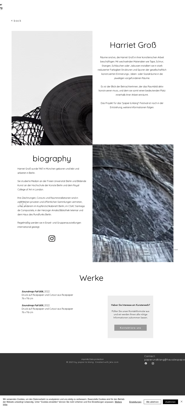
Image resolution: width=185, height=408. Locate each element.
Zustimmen (170, 401)
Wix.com (114, 362)
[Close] (181, 402)
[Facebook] (145, 363)
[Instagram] (152, 363)
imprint (84, 359)
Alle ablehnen (152, 401)
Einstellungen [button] (135, 401)
